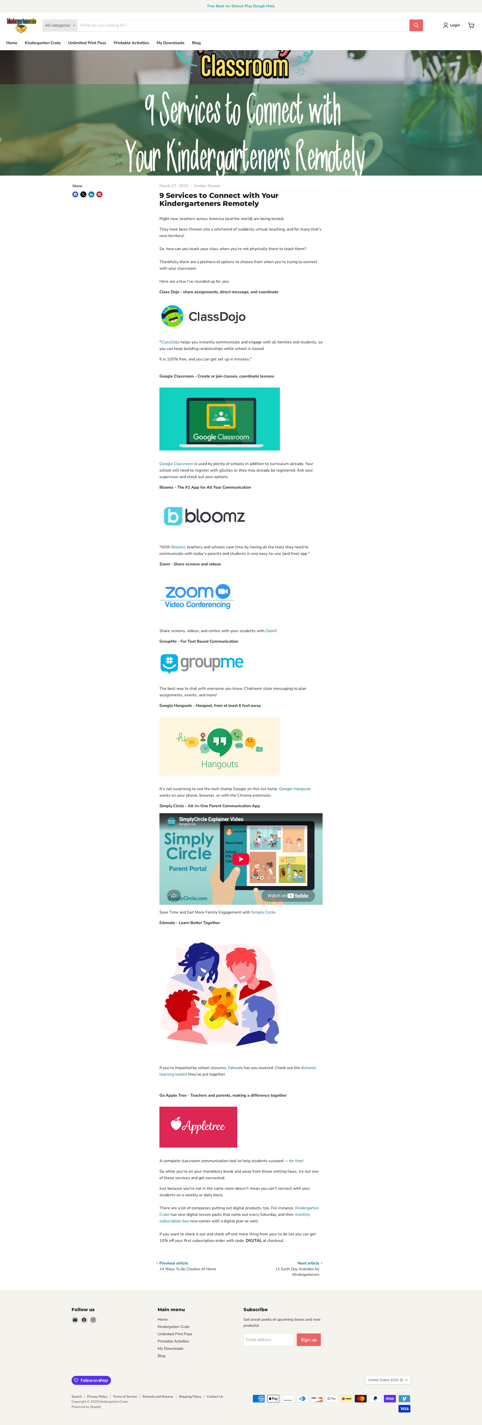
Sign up (309, 1340)
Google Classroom (176, 464)
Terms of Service (125, 1396)
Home (11, 43)
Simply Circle (263, 912)
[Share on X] (83, 194)
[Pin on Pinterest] (99, 194)
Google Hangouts (295, 789)
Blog (196, 43)
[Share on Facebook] (75, 194)
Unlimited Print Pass (87, 43)
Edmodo (235, 1068)
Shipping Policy (190, 1396)
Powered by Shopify (86, 1407)
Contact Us (215, 1396)
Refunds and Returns (158, 1396)
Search (77, 1396)
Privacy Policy (97, 1396)
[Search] (416, 25)
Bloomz (178, 547)
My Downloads (171, 43)
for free (296, 1161)
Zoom (271, 631)
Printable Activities (131, 43)
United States (385, 1380)
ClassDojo (170, 342)
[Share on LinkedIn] (91, 194)
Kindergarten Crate (43, 43)
